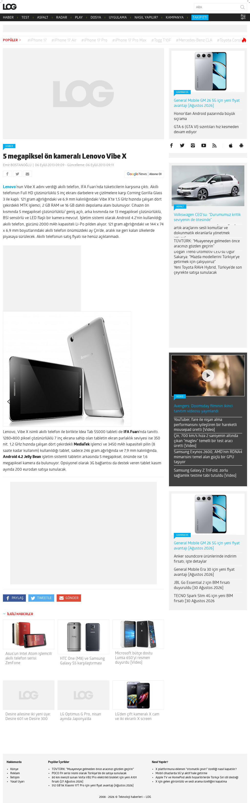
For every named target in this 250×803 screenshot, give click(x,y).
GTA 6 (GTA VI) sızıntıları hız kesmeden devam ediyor (206, 129)
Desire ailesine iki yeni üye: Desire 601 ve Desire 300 (28, 716)
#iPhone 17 (37, 40)
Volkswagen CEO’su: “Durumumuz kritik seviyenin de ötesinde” (207, 217)
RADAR (61, 18)
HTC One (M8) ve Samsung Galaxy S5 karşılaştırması (82, 661)
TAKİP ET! (200, 18)
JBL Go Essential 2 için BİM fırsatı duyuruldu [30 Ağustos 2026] (202, 585)
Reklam (15, 773)
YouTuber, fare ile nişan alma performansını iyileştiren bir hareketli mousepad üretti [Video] (205, 425)
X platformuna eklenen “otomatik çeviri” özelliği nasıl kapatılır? (196, 769)
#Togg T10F (161, 40)
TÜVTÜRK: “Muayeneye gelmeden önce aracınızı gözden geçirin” (207, 243)
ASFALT (42, 18)
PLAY (79, 18)
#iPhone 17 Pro (94, 40)
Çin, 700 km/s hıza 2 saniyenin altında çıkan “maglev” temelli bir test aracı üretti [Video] (206, 441)
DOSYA (96, 18)
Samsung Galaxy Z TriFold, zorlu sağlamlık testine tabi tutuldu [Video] (205, 473)
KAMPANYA (175, 18)
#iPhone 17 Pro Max (129, 40)
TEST (25, 18)
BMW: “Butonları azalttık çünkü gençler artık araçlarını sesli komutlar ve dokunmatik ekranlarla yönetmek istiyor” (207, 230)
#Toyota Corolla (230, 40)
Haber (9, 146)
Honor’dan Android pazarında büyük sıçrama (204, 116)
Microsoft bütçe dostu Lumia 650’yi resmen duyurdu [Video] (134, 658)
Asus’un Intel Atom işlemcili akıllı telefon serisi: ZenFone (28, 658)
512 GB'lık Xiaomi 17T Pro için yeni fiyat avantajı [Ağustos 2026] (93, 785)
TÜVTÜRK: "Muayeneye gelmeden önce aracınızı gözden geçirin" (93, 769)
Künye (14, 769)
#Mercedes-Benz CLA (194, 40)
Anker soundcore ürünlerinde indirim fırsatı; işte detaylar (205, 559)
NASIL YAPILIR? (146, 18)
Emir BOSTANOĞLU (17, 165)
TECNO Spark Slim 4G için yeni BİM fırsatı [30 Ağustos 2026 (203, 598)
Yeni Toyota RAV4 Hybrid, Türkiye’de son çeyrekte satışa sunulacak (208, 270)
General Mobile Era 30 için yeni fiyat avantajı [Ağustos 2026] (204, 572)
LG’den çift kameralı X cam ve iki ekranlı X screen (137, 716)
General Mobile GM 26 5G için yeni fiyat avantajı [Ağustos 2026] (207, 103)
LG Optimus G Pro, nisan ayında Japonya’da (80, 716)
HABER (8, 18)
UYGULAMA (118, 18)
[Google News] (144, 174)
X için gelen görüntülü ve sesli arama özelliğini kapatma (191, 781)
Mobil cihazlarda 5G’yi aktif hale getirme (181, 773)
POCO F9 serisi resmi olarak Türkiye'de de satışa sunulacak (89, 773)
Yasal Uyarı (17, 781)
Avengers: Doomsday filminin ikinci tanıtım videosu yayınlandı (203, 408)
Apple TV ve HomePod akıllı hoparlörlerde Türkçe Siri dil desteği (197, 777)
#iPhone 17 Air (64, 40)
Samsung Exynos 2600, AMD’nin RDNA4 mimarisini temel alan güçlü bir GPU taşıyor (208, 457)
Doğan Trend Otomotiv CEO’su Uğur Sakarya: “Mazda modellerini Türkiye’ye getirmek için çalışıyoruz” (207, 257)
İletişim (15, 777)
